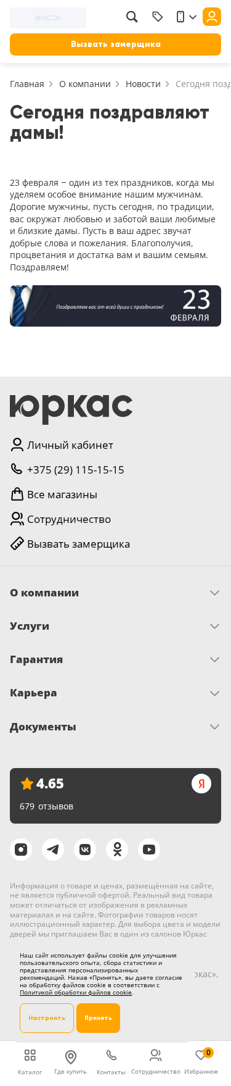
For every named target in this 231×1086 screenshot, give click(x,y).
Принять (98, 1017)
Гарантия (36, 659)
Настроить (46, 1017)
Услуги (29, 626)
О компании (85, 84)
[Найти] (132, 16)
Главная (27, 84)
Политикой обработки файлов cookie (76, 992)
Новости (143, 84)
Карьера (33, 693)
